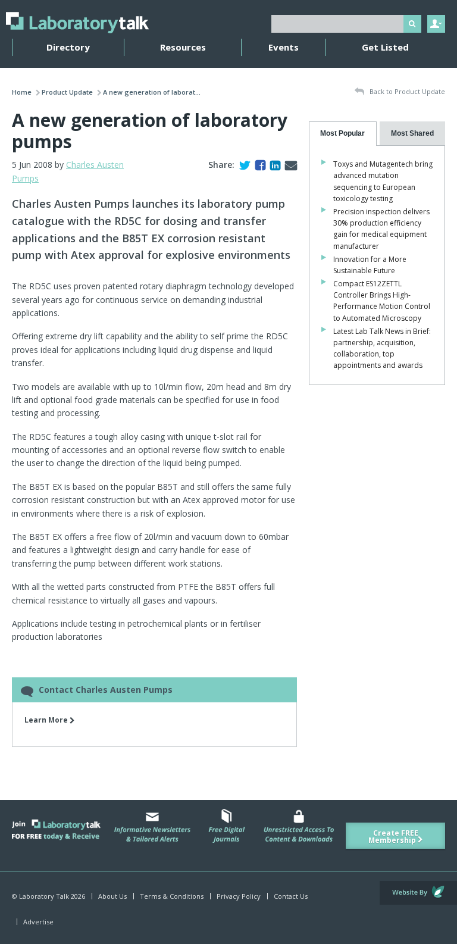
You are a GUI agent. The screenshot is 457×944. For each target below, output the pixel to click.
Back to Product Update (406, 91)
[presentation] (343, 133)
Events (283, 47)
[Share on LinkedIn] (272, 164)
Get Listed (385, 47)
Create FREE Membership (393, 836)
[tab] (343, 133)
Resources (183, 47)
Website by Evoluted (418, 893)
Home (22, 91)
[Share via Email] (288, 164)
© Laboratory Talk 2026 (48, 896)
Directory (68, 47)
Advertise (38, 921)
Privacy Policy (239, 896)
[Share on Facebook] (258, 164)
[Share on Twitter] (242, 164)
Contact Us (291, 896)
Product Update (67, 91)
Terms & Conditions (172, 896)
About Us (112, 896)
